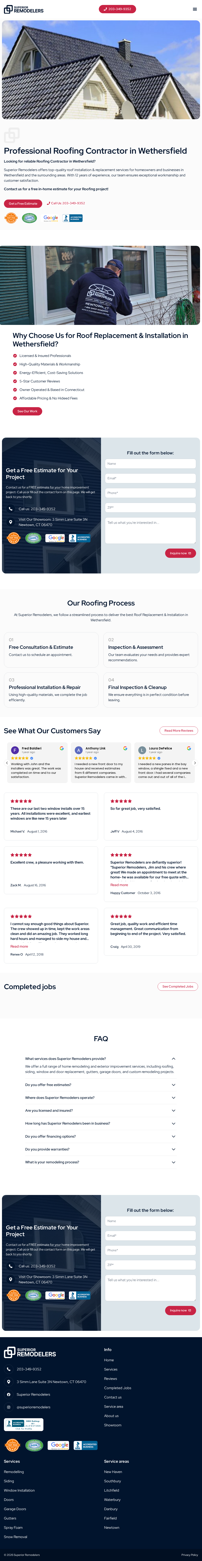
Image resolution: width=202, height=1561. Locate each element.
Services (110, 1369)
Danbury (111, 1509)
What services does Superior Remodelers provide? (65, 1058)
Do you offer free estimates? (48, 1084)
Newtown (111, 1527)
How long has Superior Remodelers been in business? (67, 1123)
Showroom (112, 1425)
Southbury (112, 1481)
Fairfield (110, 1518)
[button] (195, 9)
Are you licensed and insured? (49, 1110)
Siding (9, 1481)
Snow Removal (15, 1537)
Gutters (10, 1518)
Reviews (110, 1378)
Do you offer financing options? (50, 1136)
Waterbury (112, 1499)
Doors (9, 1499)
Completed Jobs (117, 1388)
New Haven (113, 1471)
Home (109, 1360)
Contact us (113, 1397)
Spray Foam (13, 1527)
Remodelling (14, 1471)
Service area (113, 1406)
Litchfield (111, 1490)
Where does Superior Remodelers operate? (59, 1097)
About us (111, 1415)
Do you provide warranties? (47, 1149)
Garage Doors (15, 1509)
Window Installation (19, 1490)
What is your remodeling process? (52, 1162)
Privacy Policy (189, 1555)
